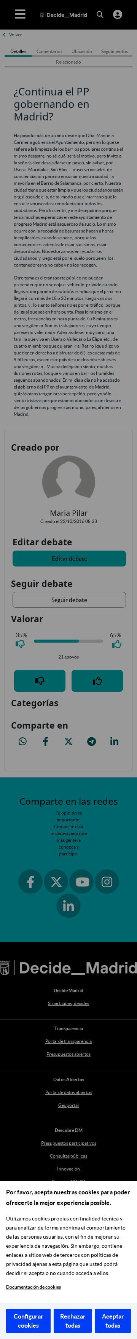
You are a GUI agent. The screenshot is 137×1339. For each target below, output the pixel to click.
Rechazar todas (73, 1321)
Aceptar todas (113, 1321)
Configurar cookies (28, 1321)
